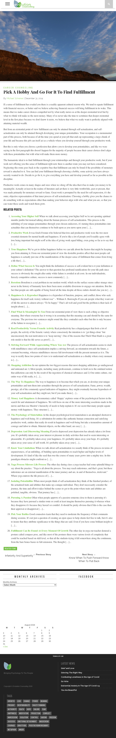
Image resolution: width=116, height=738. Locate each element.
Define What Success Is (23, 266)
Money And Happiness (23, 398)
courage (11, 725)
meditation (23, 713)
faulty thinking (38, 705)
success (11, 721)
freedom (52, 717)
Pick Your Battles (20, 514)
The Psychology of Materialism (27, 414)
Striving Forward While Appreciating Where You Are (39, 345)
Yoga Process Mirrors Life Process (29, 464)
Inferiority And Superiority (19, 555)
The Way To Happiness (23, 381)
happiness (12, 713)
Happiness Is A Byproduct (25, 295)
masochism (43, 721)
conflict (46, 713)
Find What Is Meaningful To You (28, 311)
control (34, 717)
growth (11, 701)
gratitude (22, 725)
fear (44, 709)
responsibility (24, 705)
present (11, 705)
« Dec (5, 647)
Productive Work (20, 232)
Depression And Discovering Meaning (30, 431)
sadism (44, 717)
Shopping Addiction (21, 365)
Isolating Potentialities (22, 481)
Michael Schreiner (15, 98)
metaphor (12, 729)
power (35, 701)
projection (35, 713)
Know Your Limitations (23, 448)
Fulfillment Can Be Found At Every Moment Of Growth (40, 530)
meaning (44, 701)
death (21, 709)
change (27, 701)
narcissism (12, 717)
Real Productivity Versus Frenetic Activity (33, 328)
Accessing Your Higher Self (25, 216)
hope (29, 709)
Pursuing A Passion (21, 497)
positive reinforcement (38, 725)
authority (12, 709)
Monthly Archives (10, 582)
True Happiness (19, 249)
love (19, 701)
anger (21, 729)
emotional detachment (27, 721)
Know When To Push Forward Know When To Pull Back (89, 559)
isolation (24, 717)
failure (36, 709)
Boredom (16, 282)
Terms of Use (58, 656)
